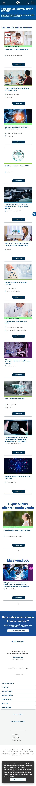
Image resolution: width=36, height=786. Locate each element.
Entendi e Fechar (18, 780)
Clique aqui (15, 734)
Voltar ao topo (19, 641)
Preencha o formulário (18, 630)
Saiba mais (18, 64)
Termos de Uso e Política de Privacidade (18, 750)
